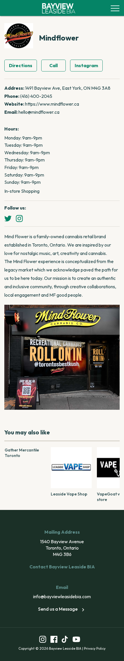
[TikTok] (65, 640)
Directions (20, 65)
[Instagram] (19, 218)
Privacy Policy (95, 648)
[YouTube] (76, 640)
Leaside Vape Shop (69, 494)
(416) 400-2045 (36, 96)
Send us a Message (58, 609)
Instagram (86, 65)
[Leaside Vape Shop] (71, 467)
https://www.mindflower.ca (52, 104)
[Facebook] (53, 640)
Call (53, 65)
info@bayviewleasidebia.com (62, 596)
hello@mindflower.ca (38, 112)
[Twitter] (8, 218)
